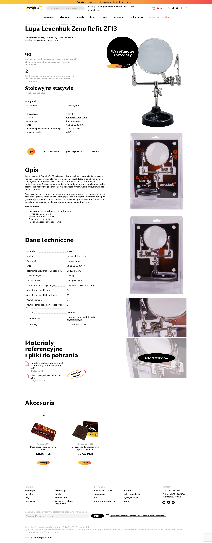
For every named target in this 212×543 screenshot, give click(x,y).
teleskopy (48, 17)
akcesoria (97, 151)
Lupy (50, 24)
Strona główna (31, 24)
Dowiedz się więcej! (127, 2)
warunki (128, 490)
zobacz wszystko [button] (156, 358)
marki (131, 6)
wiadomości (121, 6)
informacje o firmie (103, 490)
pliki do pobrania (75, 151)
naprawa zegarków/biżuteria (81, 317)
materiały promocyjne (104, 501)
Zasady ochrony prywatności (39, 537)
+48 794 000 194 (171, 490)
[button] (169, 8)
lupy (105, 17)
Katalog (42, 24)
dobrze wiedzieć (132, 494)
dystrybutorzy (95, 10)
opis (31, 151)
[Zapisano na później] (173, 8)
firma (99, 6)
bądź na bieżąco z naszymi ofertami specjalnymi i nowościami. (57, 512)
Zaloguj (114, 66)
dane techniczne (50, 151)
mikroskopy (65, 17)
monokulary (119, 17)
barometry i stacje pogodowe (64, 502)
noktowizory (137, 17)
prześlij (97, 515)
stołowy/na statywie (77, 324)
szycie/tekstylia (74, 319)
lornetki (80, 17)
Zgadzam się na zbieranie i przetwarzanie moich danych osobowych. (138, 516)
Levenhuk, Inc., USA (76, 117)
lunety (93, 17)
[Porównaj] (176, 8)
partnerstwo (109, 6)
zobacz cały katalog (159, 17)
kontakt (128, 501)
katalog (91, 6)
